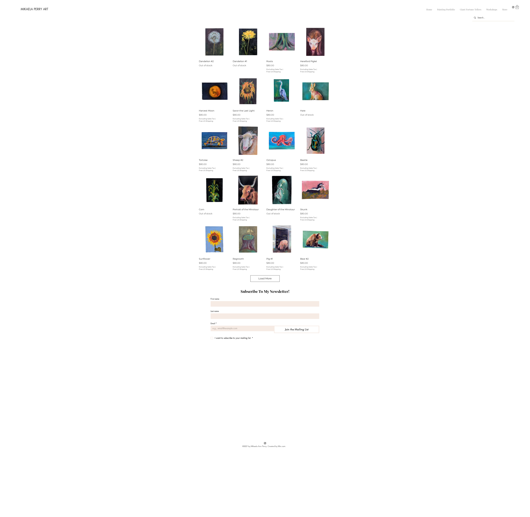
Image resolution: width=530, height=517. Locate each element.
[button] (517, 7)
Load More (265, 278)
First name (215, 299)
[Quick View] (214, 41)
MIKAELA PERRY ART (34, 9)
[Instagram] (513, 7)
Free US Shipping (273, 72)
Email (214, 323)
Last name (215, 311)
